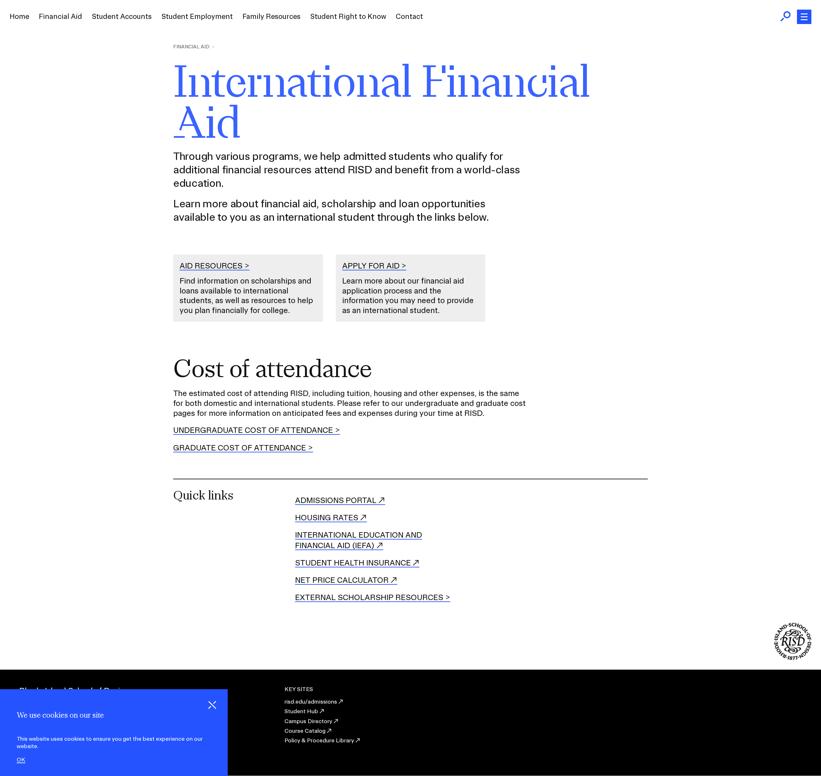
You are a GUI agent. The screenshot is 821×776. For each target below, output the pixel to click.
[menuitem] (19, 17)
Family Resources (271, 16)
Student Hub (301, 711)
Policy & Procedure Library (319, 740)
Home (19, 16)
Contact (409, 16)
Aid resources (211, 265)
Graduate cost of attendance (239, 447)
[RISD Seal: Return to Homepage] (792, 658)
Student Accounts (122, 16)
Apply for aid (371, 265)
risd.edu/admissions (310, 701)
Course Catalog (305, 731)
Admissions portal (336, 500)
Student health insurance (353, 562)
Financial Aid (60, 16)
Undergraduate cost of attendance (253, 430)
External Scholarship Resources (369, 597)
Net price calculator (342, 580)
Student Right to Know (348, 16)
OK (21, 760)
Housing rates (326, 517)
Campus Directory (308, 721)
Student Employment (197, 16)
